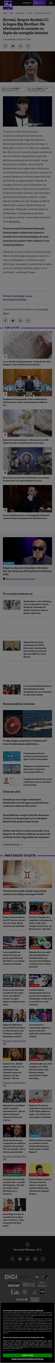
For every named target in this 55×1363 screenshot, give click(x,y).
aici (22, 1326)
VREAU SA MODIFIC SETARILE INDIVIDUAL (27, 1359)
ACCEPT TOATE (27, 1355)
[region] (27, 1332)
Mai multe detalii (29, 1317)
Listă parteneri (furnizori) (9, 1350)
